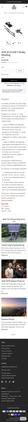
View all (13, 334)
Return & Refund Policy (8, 346)
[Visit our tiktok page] (10, 382)
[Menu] (2, 7)
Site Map (4, 358)
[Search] (23, 7)
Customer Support (6, 353)
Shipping (3, 62)
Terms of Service (6, 351)
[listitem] (14, 2)
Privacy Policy (5, 348)
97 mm (12, 70)
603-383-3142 (5, 370)
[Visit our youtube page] (13, 382)
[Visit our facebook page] (2, 382)
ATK (2, 49)
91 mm (5, 70)
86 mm (20, 70)
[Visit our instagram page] (6, 382)
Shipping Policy (5, 356)
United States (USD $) (13, 408)
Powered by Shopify (14, 418)
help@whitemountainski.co (9, 366)
